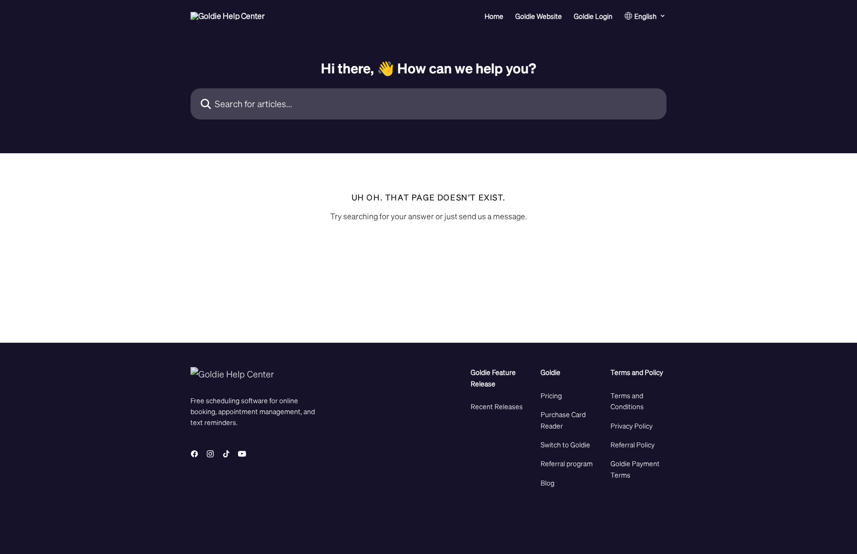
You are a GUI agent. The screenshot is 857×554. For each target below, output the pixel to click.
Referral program (567, 463)
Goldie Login (593, 15)
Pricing (551, 395)
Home (494, 15)
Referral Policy (633, 444)
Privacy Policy (632, 425)
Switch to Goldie (565, 444)
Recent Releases (497, 406)
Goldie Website (538, 15)
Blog (547, 482)
